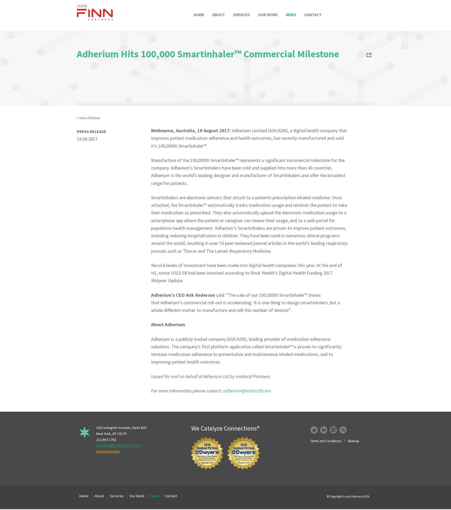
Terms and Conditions (325, 441)
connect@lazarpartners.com (118, 445)
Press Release (91, 131)
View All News (89, 118)
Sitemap (353, 441)
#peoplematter (108, 451)
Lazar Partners (98, 12)
